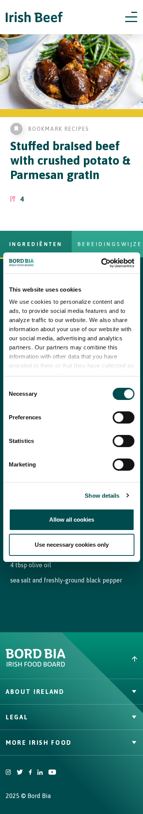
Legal (17, 717)
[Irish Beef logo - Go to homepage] (34, 17)
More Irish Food (39, 742)
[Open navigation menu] (131, 17)
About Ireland (35, 691)
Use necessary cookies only (72, 544)
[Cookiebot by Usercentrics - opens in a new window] (101, 263)
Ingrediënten (36, 244)
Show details (102, 495)
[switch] (123, 417)
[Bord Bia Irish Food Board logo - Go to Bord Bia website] (36, 665)
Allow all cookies (71, 519)
